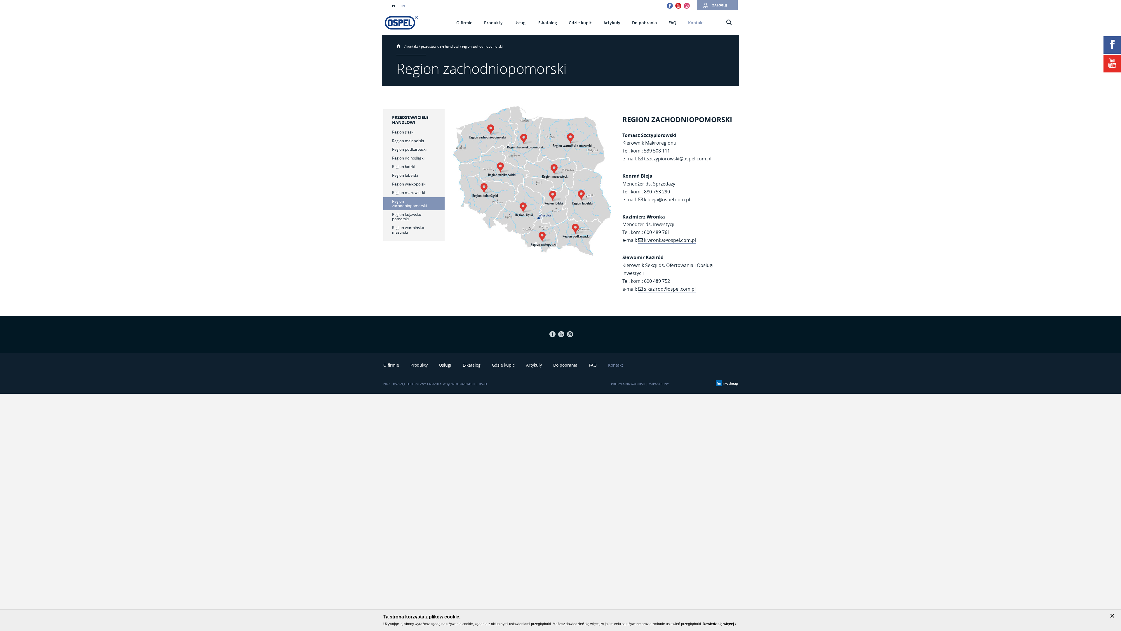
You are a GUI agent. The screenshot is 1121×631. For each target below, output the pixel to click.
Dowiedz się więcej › (719, 624)
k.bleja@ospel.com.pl (667, 199)
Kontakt (412, 46)
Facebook (670, 6)
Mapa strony (659, 384)
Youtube (678, 6)
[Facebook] (1112, 45)
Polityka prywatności (628, 384)
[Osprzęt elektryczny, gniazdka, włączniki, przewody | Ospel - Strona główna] (401, 23)
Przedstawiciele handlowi (440, 46)
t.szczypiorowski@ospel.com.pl (677, 158)
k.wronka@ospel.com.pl (670, 240)
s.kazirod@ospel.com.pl (670, 289)
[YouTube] (1112, 63)
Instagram (687, 6)
